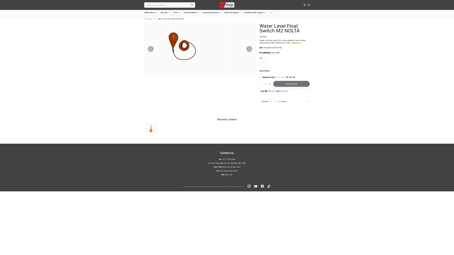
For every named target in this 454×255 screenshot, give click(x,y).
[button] (151, 49)
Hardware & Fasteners (211, 12)
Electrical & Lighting (231, 12)
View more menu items (271, 12)
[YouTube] (255, 186)
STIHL (176, 12)
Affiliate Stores (149, 12)
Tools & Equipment (190, 12)
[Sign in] (305, 5)
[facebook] (262, 186)
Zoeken (192, 5)
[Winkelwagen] (309, 5)
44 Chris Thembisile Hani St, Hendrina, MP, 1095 (227, 163)
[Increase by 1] (269, 84)
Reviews (274, 101)
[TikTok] (268, 186)
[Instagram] (249, 186)
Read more (296, 43)
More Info (164, 12)
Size (261, 58)
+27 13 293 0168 (228, 159)
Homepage (148, 19)
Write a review (420, 44)
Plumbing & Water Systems (253, 12)
